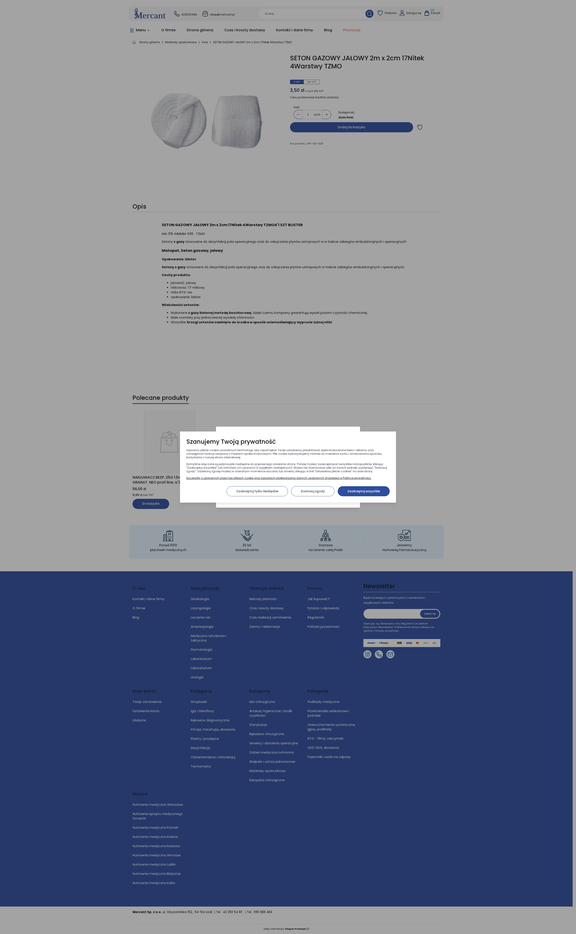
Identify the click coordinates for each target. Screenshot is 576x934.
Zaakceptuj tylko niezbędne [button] (257, 491)
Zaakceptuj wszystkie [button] (363, 491)
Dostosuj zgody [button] (313, 491)
